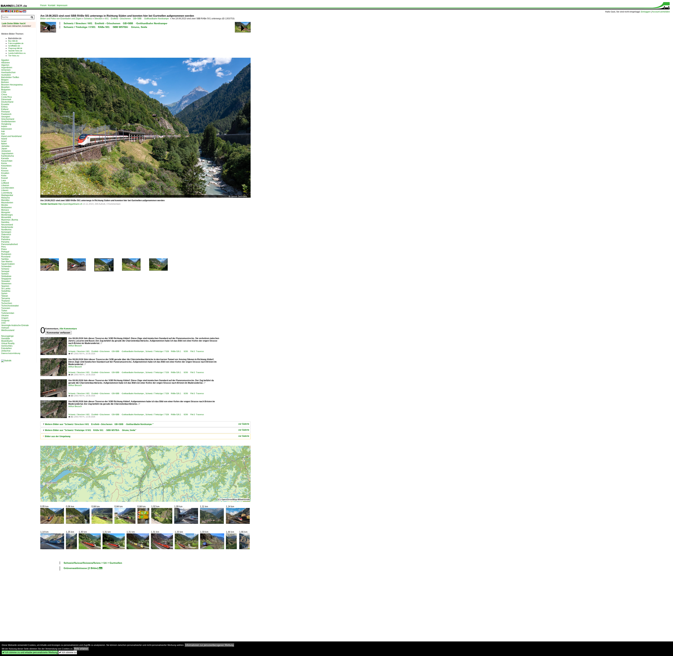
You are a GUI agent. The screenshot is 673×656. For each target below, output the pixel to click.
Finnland (5, 112)
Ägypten (5, 60)
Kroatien (5, 173)
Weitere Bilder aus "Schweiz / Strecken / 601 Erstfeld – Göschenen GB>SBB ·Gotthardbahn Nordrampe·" (99, 424)
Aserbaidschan (8, 72)
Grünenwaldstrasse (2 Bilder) (81, 568)
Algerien (5, 65)
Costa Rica (6, 97)
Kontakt (51, 5)
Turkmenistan (7, 313)
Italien (4, 143)
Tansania (5, 298)
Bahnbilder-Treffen (10, 77)
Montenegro (7, 215)
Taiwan (4, 296)
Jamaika (5, 146)
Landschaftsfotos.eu (17, 53)
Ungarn (4, 318)
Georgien (5, 116)
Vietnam (5, 328)
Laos (3, 180)
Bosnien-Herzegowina (12, 84)
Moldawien (6, 207)
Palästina (5, 239)
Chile (3, 92)
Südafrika (5, 291)
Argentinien (6, 67)
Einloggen (646, 12)
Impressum (62, 5)
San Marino (6, 261)
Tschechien (6, 303)
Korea (4, 168)
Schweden (6, 266)
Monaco (5, 210)
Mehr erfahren (81, 648)
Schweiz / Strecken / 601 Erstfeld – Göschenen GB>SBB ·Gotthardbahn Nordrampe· (116, 23)
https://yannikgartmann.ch (70, 204)
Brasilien (5, 87)
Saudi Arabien (8, 264)
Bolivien (5, 82)
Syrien (4, 293)
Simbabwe (6, 276)
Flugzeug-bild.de (15, 48)
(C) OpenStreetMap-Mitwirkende (234, 499)
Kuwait (4, 178)
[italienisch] (13, 11)
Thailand (5, 301)
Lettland (5, 183)
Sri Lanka (5, 288)
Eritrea (4, 107)
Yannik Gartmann (48, 204)
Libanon (5, 185)
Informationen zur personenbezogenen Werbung (209, 645)
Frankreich (6, 114)
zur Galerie (243, 424)
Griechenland (7, 119)
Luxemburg (6, 193)
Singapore (6, 278)
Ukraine (5, 315)
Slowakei (5, 281)
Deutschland (7, 102)
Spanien (5, 286)
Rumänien (6, 254)
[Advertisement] (130, 43)
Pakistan (5, 237)
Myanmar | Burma (9, 220)
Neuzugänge (7, 336)
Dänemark (6, 99)
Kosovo (4, 170)
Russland (5, 256)
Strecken (98, 18)
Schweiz (88, 18)
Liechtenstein (7, 188)
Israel (3, 141)
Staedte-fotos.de (15, 51)
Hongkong (6, 124)
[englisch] (2, 11)
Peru (3, 247)
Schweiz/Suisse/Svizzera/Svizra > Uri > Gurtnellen (93, 562)
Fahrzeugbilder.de (15, 43)
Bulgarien (6, 89)
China (4, 94)
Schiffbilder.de (14, 46)
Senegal (5, 271)
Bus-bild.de (13, 41)
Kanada (5, 158)
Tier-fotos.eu (13, 56)
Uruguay (5, 320)
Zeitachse (6, 351)
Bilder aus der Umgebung (57, 436)
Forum (43, 5)
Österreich (6, 234)
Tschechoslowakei (10, 305)
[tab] (145, 424)
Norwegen (6, 232)
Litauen (4, 190)
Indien (4, 126)
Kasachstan (6, 161)
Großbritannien (8, 121)
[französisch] (9, 11)
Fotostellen (6, 348)
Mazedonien (7, 202)
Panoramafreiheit (9, 244)
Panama (5, 242)
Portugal (5, 251)
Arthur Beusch (75, 345)
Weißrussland (7, 330)
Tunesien (5, 308)
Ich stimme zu (67, 652)
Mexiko (4, 205)
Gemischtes (6, 346)
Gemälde (5, 338)
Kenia (4, 163)
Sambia (5, 259)
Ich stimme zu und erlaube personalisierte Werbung (29, 652)
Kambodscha (7, 156)
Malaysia (5, 197)
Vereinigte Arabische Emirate (15, 325)
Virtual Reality (8, 343)
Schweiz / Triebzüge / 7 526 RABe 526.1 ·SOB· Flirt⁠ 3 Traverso (174, 351)
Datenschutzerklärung (10, 353)
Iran (3, 134)
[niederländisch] (24, 11)
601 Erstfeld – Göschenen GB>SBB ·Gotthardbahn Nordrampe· (137, 18)
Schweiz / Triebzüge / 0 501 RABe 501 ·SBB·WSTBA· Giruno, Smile (105, 27)
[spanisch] (17, 11)
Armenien (6, 70)
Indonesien (6, 129)
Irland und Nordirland (11, 136)
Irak (3, 131)
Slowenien (6, 283)
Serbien (5, 274)
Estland (4, 109)
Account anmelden (661, 12)
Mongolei (5, 212)
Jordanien (6, 151)
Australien (6, 75)
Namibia (5, 222)
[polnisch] (20, 11)
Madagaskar (7, 195)
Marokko (5, 200)
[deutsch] (6, 11)
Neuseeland (7, 224)
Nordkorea (6, 229)
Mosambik (6, 217)
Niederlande (7, 227)
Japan (4, 148)
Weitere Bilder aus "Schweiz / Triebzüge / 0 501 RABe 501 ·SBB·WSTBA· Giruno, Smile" (90, 430)
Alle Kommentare (68, 328)
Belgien (5, 80)
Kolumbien (6, 166)
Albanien (5, 62)
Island (4, 139)
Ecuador (5, 104)
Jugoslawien (7, 153)
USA (3, 323)
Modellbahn (7, 341)
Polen (4, 249)
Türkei (4, 310)
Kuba (3, 175)
